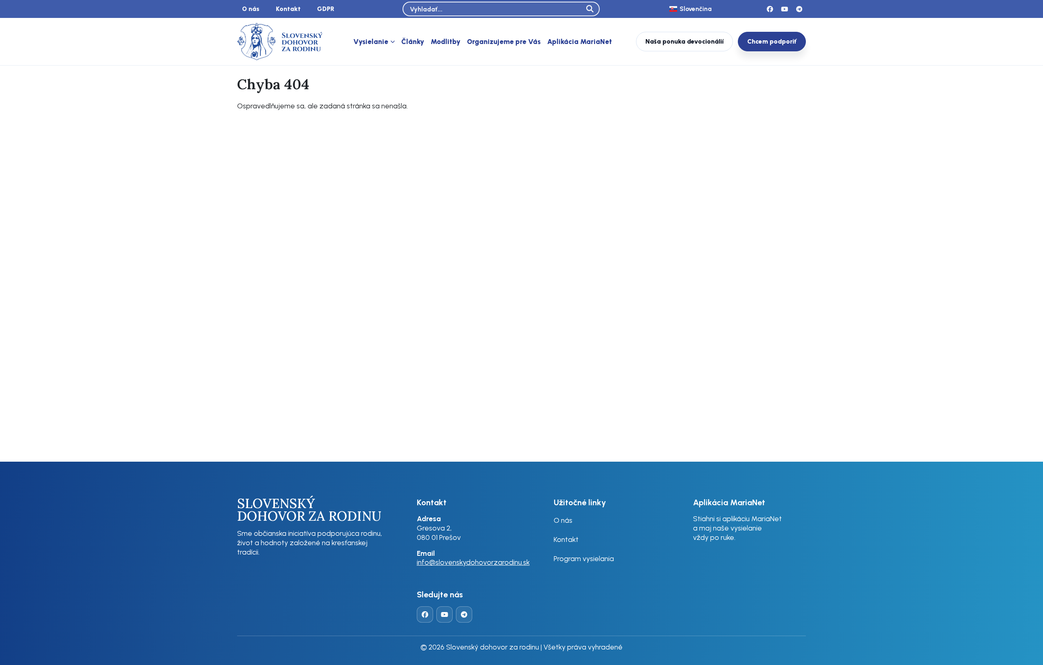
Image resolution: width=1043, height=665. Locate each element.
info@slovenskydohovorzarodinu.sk (473, 562)
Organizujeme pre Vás (504, 41)
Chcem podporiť (772, 41)
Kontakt (288, 9)
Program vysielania (584, 558)
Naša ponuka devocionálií (684, 41)
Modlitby (445, 41)
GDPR (325, 9)
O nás (251, 9)
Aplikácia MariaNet (579, 41)
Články (412, 41)
